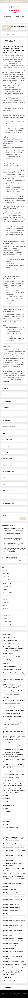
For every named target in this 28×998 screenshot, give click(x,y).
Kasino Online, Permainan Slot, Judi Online (14, 700)
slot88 (4, 484)
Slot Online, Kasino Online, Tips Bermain (13, 847)
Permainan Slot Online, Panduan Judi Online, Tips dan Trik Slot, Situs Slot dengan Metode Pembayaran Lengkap (14, 790)
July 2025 (5, 599)
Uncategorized (7, 977)
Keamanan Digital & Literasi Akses (12, 720)
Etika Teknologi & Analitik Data (11, 660)
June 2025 (5, 602)
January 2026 (6, 580)
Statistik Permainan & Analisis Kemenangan (14, 873)
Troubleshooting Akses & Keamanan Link (13, 967)
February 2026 (6, 576)
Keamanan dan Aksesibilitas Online (12, 713)
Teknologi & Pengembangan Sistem (12, 910)
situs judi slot (6, 798)
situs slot (5, 808)
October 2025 (6, 589)
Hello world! (22, 561)
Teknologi (5, 886)
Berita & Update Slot (8, 643)
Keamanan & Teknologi (9, 707)
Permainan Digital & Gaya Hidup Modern (13, 771)
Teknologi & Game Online (9, 889)
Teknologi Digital (7, 917)
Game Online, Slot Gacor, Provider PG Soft (14, 676)
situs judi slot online (8, 805)
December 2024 (7, 621)
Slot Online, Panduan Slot (9, 860)
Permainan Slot (7, 780)
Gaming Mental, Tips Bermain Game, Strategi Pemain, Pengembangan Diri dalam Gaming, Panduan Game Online (14, 686)
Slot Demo (6, 821)
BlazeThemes (17, 995)
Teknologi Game (7, 935)
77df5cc (6, 55)
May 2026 (5, 570)
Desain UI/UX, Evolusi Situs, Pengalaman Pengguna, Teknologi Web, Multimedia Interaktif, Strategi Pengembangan (13, 648)
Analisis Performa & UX (9, 637)
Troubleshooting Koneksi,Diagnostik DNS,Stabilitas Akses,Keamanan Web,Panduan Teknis (12, 972)
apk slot (5, 478)
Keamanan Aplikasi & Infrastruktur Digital (13, 710)
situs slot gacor (7, 401)
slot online (6, 834)
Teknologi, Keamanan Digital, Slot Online (13, 961)
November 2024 (7, 625)
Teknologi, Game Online (9, 948)
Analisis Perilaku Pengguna (10, 640)
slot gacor (5, 394)
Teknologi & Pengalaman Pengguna (12, 907)
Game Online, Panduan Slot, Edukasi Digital (14, 673)
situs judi (5, 795)
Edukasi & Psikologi (8, 653)
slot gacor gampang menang (10, 827)
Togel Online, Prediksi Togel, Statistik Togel (14, 964)
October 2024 (6, 628)
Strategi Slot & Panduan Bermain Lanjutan (14, 883)
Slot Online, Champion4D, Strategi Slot (13, 844)
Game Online (6, 663)
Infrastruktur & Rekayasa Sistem (11, 694)
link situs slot (6, 407)
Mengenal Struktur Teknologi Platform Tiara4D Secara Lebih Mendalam (12, 1)
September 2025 (7, 593)
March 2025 (6, 612)
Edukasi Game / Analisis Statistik (12, 657)
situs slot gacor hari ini (9, 426)
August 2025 (6, 596)
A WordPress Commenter (10, 561)
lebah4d (5, 728)
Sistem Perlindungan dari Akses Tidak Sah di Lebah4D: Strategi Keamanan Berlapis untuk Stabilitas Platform (15, 549)
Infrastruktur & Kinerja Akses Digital (12, 691)
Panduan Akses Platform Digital (11, 746)
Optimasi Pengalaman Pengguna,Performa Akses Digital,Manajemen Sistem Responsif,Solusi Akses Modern (14, 737)
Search (4, 515)
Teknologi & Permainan (9, 914)
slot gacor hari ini (7, 439)
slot (4, 433)
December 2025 (7, 583)
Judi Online (6, 697)
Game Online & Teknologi (9, 666)
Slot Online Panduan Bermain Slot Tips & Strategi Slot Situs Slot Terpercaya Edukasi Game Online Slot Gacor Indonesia (14, 839)
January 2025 (6, 618)
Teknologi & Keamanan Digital (11, 904)
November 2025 (7, 586)
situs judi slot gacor (8, 802)
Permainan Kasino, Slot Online (11, 777)
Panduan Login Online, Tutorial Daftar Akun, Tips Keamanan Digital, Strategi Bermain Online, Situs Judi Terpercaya (14, 766)
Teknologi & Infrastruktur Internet (11, 893)
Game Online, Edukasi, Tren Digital (12, 669)
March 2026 (6, 573)
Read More (5, 381)
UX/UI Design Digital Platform (11, 981)
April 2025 (5, 609)
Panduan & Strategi (8, 742)
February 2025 (6, 615)
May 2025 (5, 605)
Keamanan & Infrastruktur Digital (11, 703)
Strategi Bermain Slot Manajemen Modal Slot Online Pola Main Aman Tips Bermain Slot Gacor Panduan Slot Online (14, 878)
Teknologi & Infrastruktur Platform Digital (13, 896)
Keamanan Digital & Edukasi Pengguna (13, 716)
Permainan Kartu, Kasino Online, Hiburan (13, 774)
